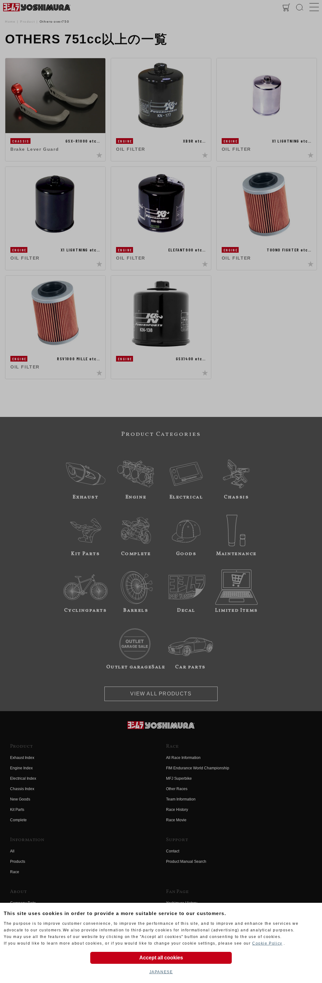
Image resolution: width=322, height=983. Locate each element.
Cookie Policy (267, 943)
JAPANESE (161, 972)
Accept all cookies (161, 957)
